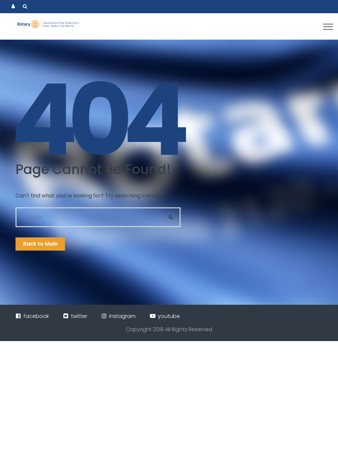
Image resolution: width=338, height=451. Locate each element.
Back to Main (40, 244)
